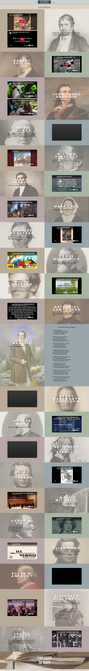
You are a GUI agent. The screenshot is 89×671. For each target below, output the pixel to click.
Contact (53, 2)
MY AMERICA (44, 1)
